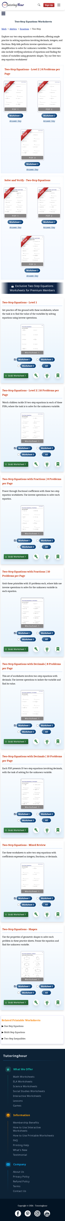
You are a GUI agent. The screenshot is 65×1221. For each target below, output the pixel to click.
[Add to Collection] (58, 376)
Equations (24, 29)
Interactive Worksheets (27, 1096)
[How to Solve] (47, 376)
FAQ (15, 1140)
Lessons (18, 1100)
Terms (17, 1186)
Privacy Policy (21, 1176)
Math (4, 29)
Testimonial (20, 1154)
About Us (18, 1171)
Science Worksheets (25, 1086)
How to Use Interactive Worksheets (27, 1129)
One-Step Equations (13, 1026)
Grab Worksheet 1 (17, 375)
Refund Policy (21, 1181)
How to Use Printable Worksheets (33, 1135)
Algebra (13, 29)
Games (17, 1105)
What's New (20, 1150)
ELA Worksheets (22, 1081)
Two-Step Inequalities (14, 1038)
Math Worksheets (24, 1076)
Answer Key (15, 120)
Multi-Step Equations (14, 1032)
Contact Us (19, 1191)
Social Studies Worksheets (29, 1091)
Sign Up (49, 5)
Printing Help (21, 1145)
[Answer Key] (36, 376)
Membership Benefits (26, 1122)
